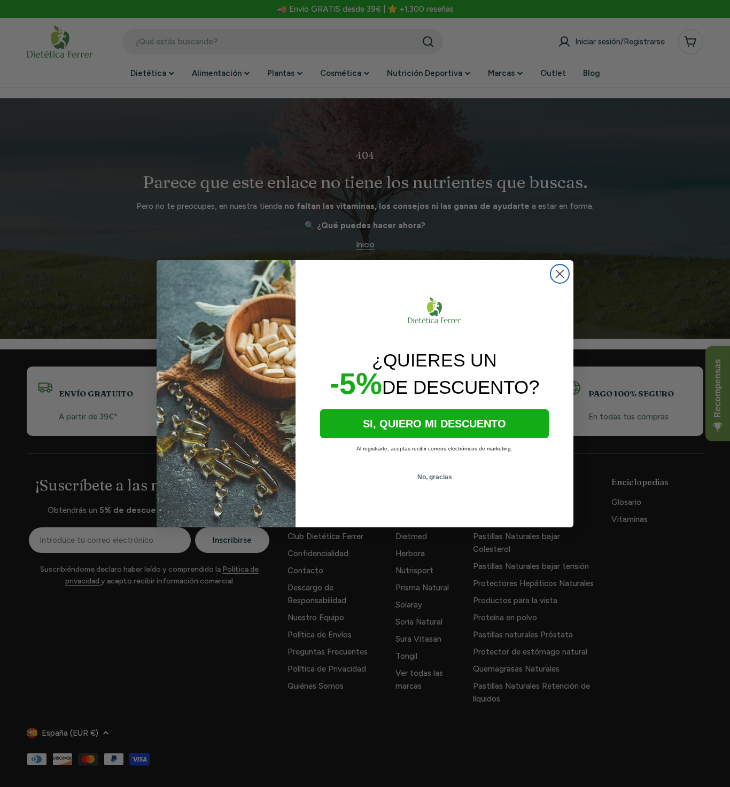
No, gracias (434, 477)
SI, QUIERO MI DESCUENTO (434, 424)
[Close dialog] (559, 273)
